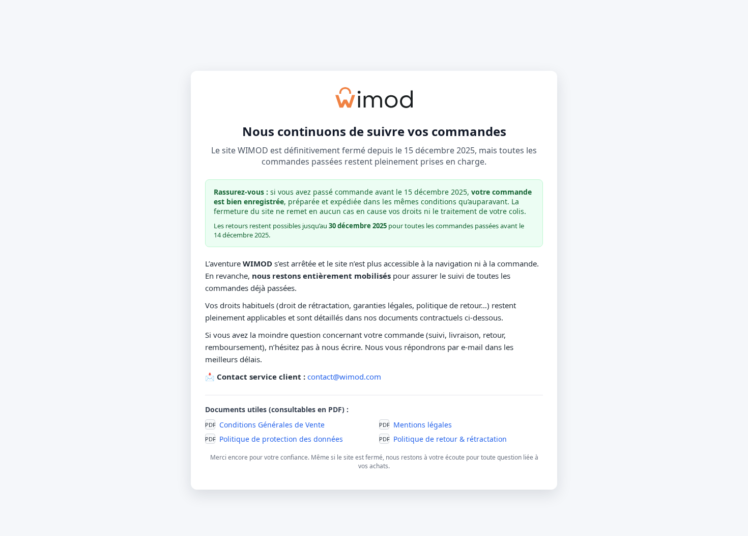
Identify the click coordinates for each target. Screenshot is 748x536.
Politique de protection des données (281, 439)
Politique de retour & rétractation (450, 439)
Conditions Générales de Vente (272, 425)
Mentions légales (422, 425)
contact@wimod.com (344, 376)
